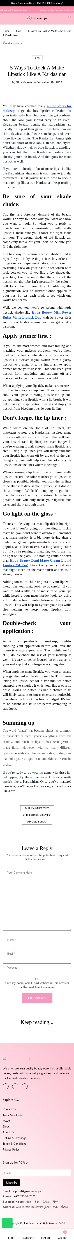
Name (11, 940)
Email (10, 954)
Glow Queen (24, 82)
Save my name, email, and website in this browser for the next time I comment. (37, 985)
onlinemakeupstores (37, 808)
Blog (18, 31)
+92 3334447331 (24, 1196)
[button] (68, 19)
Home (6, 31)
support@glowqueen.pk (26, 1191)
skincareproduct (37, 821)
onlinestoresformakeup (37, 815)
